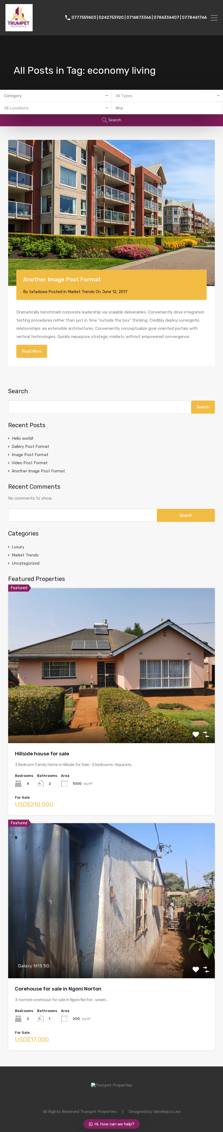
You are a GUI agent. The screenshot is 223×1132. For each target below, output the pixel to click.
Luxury (18, 547)
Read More (32, 351)
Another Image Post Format (62, 279)
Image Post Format (30, 454)
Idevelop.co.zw (167, 1111)
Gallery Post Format (30, 446)
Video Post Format (30, 462)
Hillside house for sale (42, 753)
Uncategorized (25, 563)
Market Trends (81, 291)
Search (18, 391)
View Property (111, 712)
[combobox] (56, 96)
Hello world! (22, 438)
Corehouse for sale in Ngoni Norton (58, 989)
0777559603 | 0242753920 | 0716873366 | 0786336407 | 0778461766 (139, 18)
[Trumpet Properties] (19, 28)
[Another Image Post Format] (111, 213)
